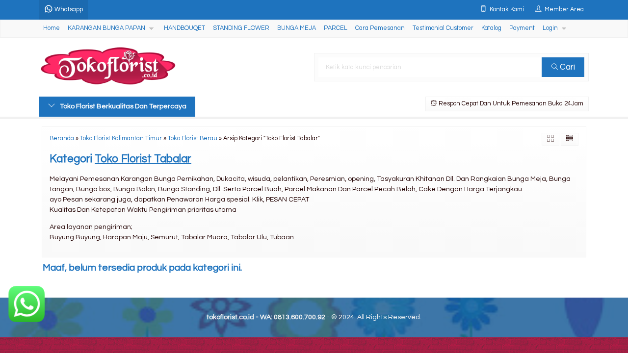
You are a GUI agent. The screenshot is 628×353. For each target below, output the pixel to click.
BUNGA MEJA (296, 28)
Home (51, 28)
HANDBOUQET (184, 28)
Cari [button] (566, 67)
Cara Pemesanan (380, 28)
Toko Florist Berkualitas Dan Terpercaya (123, 106)
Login (550, 28)
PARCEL (335, 28)
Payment (522, 28)
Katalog (491, 28)
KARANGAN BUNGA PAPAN (106, 28)
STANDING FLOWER (241, 28)
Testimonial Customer (443, 28)
